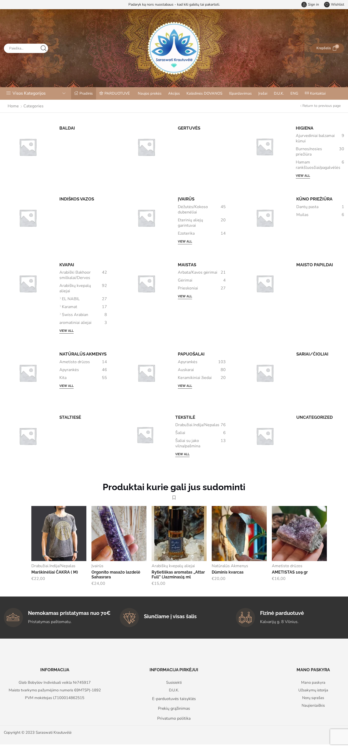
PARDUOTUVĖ (117, 93)
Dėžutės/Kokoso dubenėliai (202, 209)
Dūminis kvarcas (228, 572)
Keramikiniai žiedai (202, 378)
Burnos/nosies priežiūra (320, 151)
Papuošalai (191, 354)
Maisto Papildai (314, 264)
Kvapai (66, 264)
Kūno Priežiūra (314, 198)
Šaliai (200, 433)
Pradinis (86, 93)
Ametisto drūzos (83, 362)
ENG (294, 93)
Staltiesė (70, 417)
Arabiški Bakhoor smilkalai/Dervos (83, 275)
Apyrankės (83, 370)
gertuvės (189, 128)
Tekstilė (185, 417)
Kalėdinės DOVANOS (204, 93)
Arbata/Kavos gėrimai (202, 272)
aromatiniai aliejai (83, 322)
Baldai (67, 128)
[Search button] (43, 48)
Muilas (320, 215)
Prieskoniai (202, 288)
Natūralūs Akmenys (82, 354)
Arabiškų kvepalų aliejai (83, 288)
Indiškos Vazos (76, 198)
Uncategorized (314, 417)
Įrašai (262, 93)
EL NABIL (84, 299)
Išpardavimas (240, 93)
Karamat (84, 307)
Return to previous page (321, 105)
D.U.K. (279, 93)
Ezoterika (202, 233)
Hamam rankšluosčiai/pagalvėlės (320, 165)
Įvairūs (186, 198)
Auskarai (202, 370)
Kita (83, 378)
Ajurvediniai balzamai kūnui (320, 138)
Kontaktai (318, 93)
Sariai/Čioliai (312, 354)
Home (13, 106)
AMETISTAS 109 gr (290, 572)
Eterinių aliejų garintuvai (202, 223)
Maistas (187, 264)
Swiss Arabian (84, 315)
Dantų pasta (320, 207)
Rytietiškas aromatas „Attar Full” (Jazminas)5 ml (178, 574)
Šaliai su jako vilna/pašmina (200, 443)
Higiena (304, 128)
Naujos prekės (150, 93)
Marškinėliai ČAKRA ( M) (54, 572)
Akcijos (174, 93)
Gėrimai (202, 280)
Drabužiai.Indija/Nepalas (200, 425)
